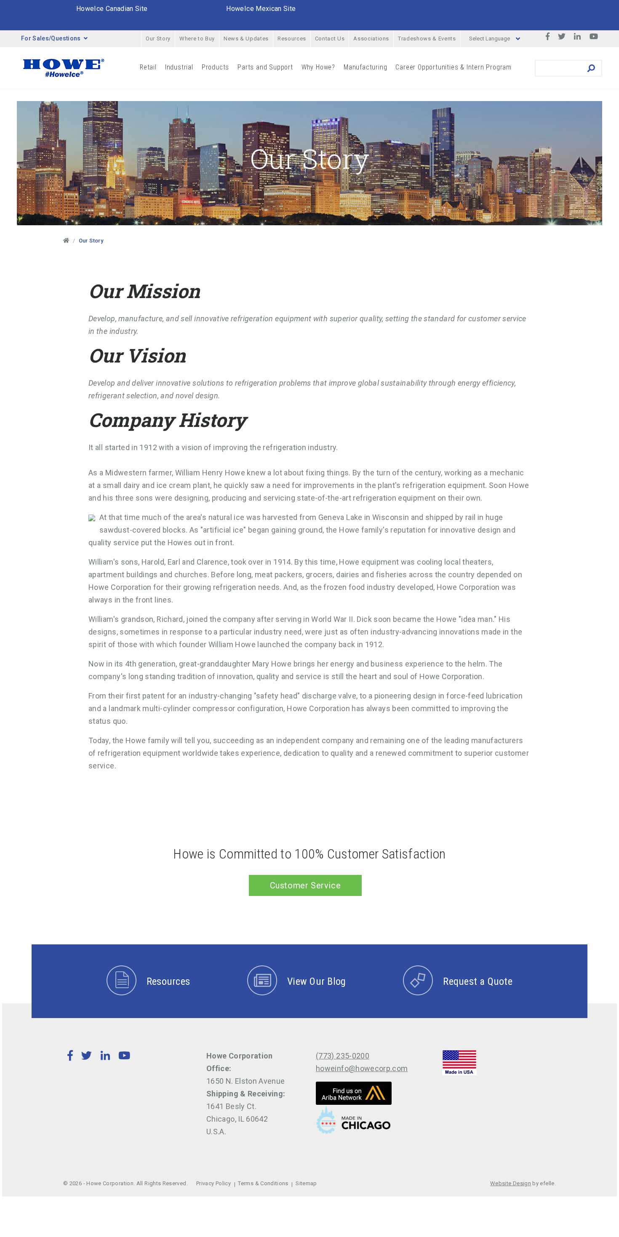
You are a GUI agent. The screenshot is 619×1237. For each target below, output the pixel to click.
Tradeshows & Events (427, 38)
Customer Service (305, 885)
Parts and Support (265, 67)
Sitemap (306, 1183)
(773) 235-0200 (342, 1055)
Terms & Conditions (263, 1183)
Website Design (510, 1183)
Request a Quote (477, 981)
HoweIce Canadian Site (112, 9)
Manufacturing (365, 67)
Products (215, 67)
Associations (371, 38)
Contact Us (330, 38)
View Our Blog (316, 981)
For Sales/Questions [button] (51, 38)
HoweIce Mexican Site (261, 9)
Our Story (158, 38)
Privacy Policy (213, 1183)
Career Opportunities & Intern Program (453, 67)
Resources (291, 38)
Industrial (179, 67)
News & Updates (246, 38)
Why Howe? (318, 67)
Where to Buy (197, 38)
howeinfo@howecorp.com (362, 1068)
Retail (148, 67)
